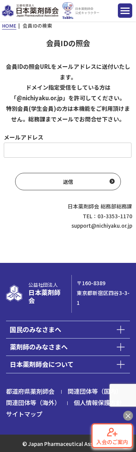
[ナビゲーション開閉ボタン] (125, 10)
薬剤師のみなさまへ (39, 346)
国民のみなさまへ (35, 329)
